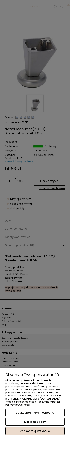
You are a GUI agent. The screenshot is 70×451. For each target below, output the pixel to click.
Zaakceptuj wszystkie (35, 431)
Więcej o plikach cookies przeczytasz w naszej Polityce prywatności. (32, 403)
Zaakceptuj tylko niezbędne (35, 413)
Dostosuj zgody (35, 422)
